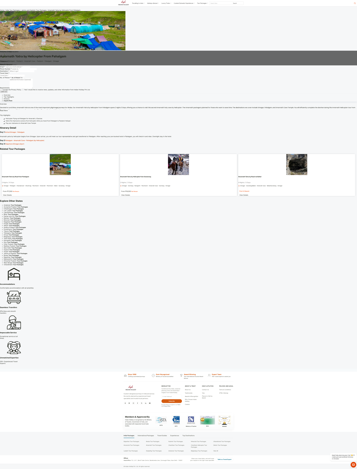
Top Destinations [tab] (188, 435)
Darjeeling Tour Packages (154, 451)
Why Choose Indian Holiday (191, 400)
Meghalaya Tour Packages (199, 451)
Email (2, 67)
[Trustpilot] (125, 403)
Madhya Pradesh (15, 246)
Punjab (12, 224)
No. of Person (5, 77)
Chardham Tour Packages (176, 445)
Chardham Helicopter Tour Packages (199, 446)
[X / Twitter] (141, 403)
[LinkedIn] (145, 403)
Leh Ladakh (13, 211)
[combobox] (217, 3)
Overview (7, 95)
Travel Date (4, 73)
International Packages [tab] (146, 435)
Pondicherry (13, 229)
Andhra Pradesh (15, 227)
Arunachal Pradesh (16, 207)
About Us (187, 389)
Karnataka (13, 240)
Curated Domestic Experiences (183, 3)
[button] (178, 132)
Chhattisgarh (14, 209)
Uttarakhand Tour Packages (221, 441)
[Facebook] (137, 403)
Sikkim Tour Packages (220, 445)
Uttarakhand (14, 265)
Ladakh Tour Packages (131, 451)
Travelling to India (137, 3)
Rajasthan (13, 257)
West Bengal (13, 263)
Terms (178, 404)
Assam (11, 251)
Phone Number (6, 69)
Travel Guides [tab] (162, 435)
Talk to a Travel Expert (224, 459)
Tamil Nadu (13, 238)
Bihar (11, 214)
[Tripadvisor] (129, 403)
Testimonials (188, 393)
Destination (4, 71)
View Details (7, 195)
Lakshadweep (14, 212)
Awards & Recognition (191, 396)
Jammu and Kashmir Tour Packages (33, 10)
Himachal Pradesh (15, 261)
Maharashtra (14, 259)
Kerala (11, 255)
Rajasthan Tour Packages (131, 441)
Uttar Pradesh (14, 244)
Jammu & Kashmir (15, 253)
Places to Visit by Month (207, 397)
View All (215, 451)
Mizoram (12, 220)
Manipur (12, 218)
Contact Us (205, 389)
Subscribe (172, 401)
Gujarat (12, 250)
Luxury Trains (165, 3)
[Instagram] (133, 403)
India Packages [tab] (129, 435)
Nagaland (12, 222)
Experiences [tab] (174, 435)
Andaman (12, 205)
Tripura (12, 231)
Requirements (5, 88)
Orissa (11, 235)
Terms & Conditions (225, 389)
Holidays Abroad (152, 3)
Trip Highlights (9, 97)
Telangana (13, 233)
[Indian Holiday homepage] (131, 388)
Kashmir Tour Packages (175, 441)
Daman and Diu (15, 216)
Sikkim (11, 225)
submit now (4, 91)
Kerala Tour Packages (152, 441)
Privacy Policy (16, 90)
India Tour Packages (13, 10)
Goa (11, 242)
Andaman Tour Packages (176, 451)
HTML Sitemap (223, 393)
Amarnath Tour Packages (153, 445)
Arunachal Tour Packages (131, 445)
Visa (203, 393)
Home (2, 10)
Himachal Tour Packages (198, 441)
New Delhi (13, 248)
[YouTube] (149, 403)
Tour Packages (202, 3)
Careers (187, 404)
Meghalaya (13, 237)
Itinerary (6, 99)
